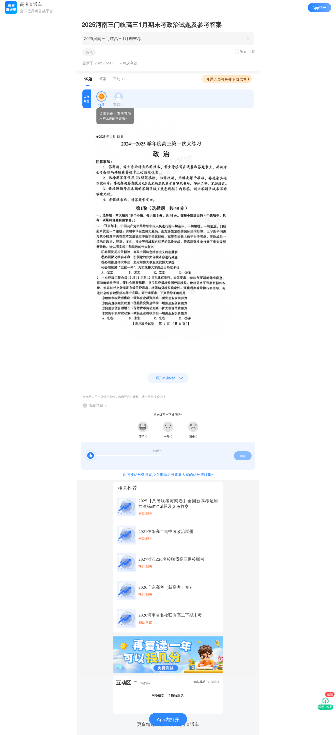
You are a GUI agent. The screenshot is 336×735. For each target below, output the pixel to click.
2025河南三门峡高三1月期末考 (112, 38)
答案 (103, 78)
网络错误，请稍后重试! (168, 695)
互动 (121, 78)
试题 (88, 78)
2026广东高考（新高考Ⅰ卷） (165, 587)
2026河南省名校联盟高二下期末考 (170, 615)
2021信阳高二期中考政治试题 (165, 531)
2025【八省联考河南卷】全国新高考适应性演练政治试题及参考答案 (178, 504)
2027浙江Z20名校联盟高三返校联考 (171, 559)
